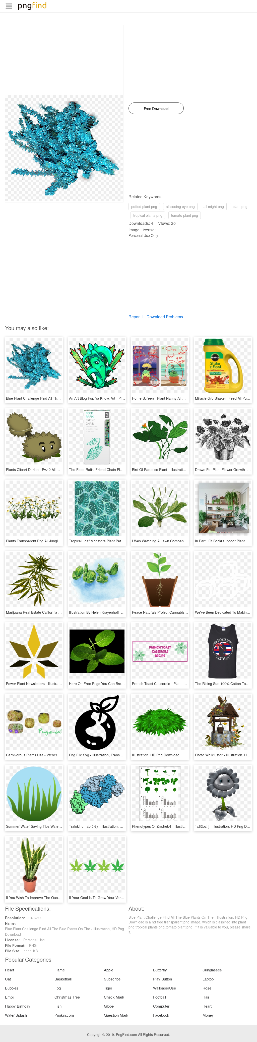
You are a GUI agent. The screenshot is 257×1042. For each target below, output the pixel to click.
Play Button (162, 978)
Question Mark (116, 1015)
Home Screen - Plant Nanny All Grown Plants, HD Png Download (183, 398)
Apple (108, 969)
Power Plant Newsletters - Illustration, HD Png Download (50, 683)
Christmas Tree (67, 997)
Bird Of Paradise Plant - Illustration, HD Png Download (175, 469)
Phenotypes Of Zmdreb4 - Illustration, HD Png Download (177, 826)
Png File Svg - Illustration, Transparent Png (103, 754)
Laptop (208, 978)
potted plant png (144, 206)
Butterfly (160, 969)
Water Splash (16, 1015)
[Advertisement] (64, 60)
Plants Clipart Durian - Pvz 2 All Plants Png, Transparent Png (54, 469)
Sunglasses (212, 969)
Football (159, 997)
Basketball (63, 978)
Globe (109, 1006)
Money (208, 1015)
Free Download (156, 108)
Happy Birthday (17, 1006)
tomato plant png (184, 215)
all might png (214, 206)
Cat (8, 978)
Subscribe (112, 978)
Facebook (161, 1015)
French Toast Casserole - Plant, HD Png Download (172, 683)
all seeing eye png (180, 206)
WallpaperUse (164, 988)
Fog (57, 988)
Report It (136, 317)
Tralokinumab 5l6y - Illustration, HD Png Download (109, 826)
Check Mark (114, 997)
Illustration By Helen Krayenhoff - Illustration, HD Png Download (119, 612)
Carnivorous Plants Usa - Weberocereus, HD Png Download (53, 754)
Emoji (9, 997)
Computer (161, 1006)
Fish (57, 1006)
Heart (9, 969)
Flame (59, 969)
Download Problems (165, 317)
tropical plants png (147, 215)
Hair (206, 997)
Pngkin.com (64, 1015)
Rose (207, 988)
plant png (240, 206)
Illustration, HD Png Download (155, 754)
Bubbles (11, 988)
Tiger (108, 988)
